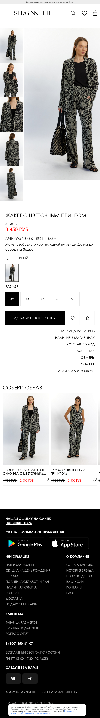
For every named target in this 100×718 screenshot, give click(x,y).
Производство (79, 576)
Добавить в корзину (35, 318)
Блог (70, 593)
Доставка (14, 598)
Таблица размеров (21, 622)
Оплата (12, 576)
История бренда (79, 570)
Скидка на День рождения (28, 570)
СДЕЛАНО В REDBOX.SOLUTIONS (29, 703)
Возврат (12, 593)
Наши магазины (20, 565)
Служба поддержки (22, 628)
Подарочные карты (22, 604)
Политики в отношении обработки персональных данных (42, 712)
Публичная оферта (21, 587)
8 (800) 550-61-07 (19, 643)
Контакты (74, 587)
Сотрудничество (80, 565)
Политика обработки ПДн (27, 581)
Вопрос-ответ (17, 633)
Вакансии (75, 581)
